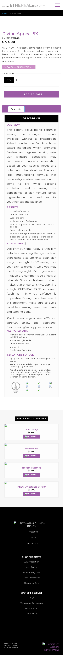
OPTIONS (9, 73)
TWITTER (33, 537)
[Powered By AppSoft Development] (50, 646)
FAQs (31, 597)
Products (5, 13)
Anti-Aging (31, 567)
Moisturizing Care (31, 572)
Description (16, 109)
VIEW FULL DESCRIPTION (18, 67)
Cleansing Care (31, 583)
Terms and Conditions (32, 603)
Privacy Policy (32, 608)
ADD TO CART (33, 94)
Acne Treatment (31, 577)
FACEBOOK (33, 532)
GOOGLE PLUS (33, 543)
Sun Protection (31, 561)
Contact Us (31, 613)
